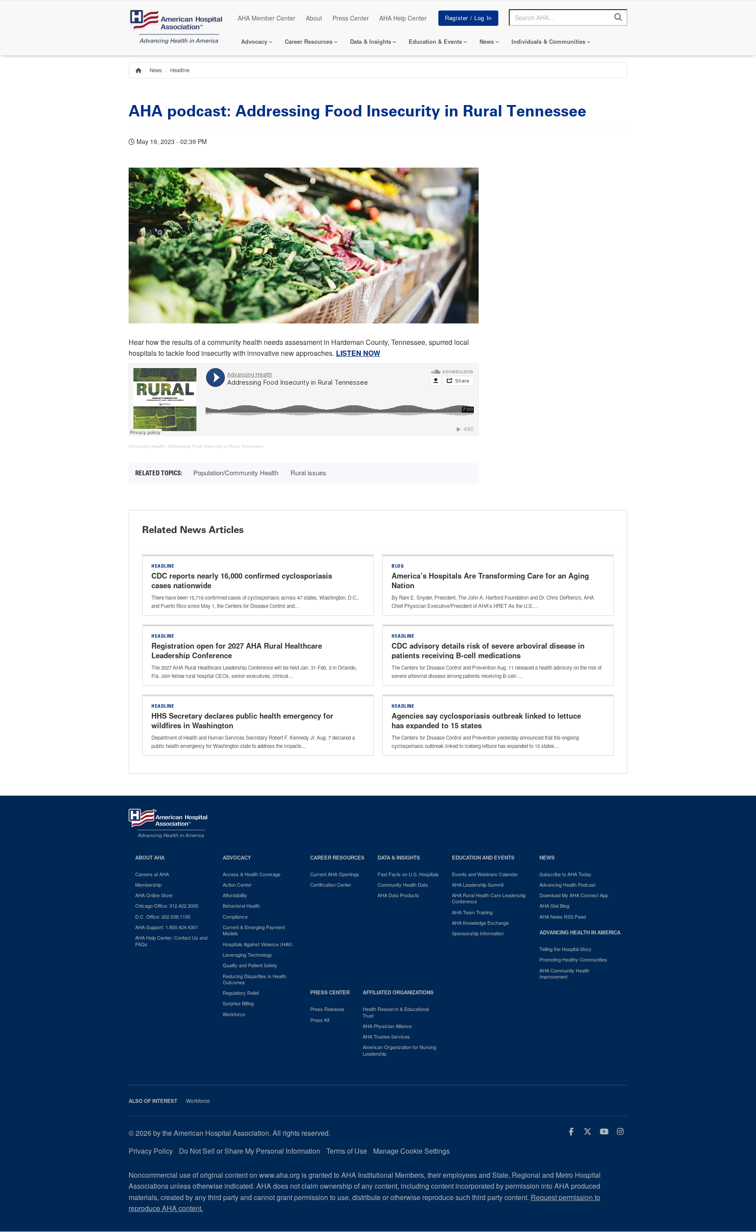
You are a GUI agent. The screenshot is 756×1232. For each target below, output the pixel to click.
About (314, 18)
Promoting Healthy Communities (573, 959)
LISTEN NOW (358, 353)
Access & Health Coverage (251, 874)
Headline (179, 70)
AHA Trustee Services (386, 1036)
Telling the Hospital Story (565, 949)
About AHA (149, 857)
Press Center (350, 18)
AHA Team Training (472, 912)
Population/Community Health (235, 472)
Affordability (235, 895)
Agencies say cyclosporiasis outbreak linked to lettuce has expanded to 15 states (486, 720)
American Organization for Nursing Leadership (399, 1050)
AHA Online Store (153, 895)
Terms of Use (346, 1151)
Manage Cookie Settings (411, 1151)
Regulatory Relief (241, 993)
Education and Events (483, 857)
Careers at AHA (152, 874)
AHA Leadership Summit (478, 884)
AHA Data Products (398, 895)
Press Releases (327, 1009)
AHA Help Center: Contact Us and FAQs (171, 940)
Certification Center (330, 884)
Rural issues (308, 472)
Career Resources (308, 41)
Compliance (235, 916)
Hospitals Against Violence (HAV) (258, 944)
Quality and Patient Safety (250, 965)
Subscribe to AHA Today (565, 874)
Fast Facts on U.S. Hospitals (408, 874)
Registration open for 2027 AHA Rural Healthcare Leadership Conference (236, 650)
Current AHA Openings (334, 874)
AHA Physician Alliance (387, 1026)
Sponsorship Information (478, 933)
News (487, 41)
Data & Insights (370, 41)
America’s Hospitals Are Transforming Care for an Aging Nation (490, 580)
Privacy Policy (151, 1151)
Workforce (234, 1014)
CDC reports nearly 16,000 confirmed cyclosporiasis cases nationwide (241, 580)
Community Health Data (403, 884)
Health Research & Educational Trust (396, 1012)
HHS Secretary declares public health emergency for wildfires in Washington (242, 720)
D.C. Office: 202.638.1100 (162, 916)
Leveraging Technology (247, 954)
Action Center (237, 884)
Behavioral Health (241, 905)
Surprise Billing (238, 1003)
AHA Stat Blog (554, 905)
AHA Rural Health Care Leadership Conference (489, 898)
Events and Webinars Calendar (485, 874)
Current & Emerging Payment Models (254, 930)
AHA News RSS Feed (562, 916)
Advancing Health (146, 446)
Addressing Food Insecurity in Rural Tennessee (215, 446)
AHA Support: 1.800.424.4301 (166, 927)
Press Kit (319, 1020)
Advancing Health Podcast (567, 884)
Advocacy (254, 41)
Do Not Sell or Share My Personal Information (249, 1151)
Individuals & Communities (548, 41)
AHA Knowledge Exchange (480, 923)
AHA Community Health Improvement (564, 973)
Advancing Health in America (579, 932)
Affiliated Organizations (398, 992)
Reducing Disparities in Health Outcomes (254, 979)
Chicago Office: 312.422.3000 (166, 905)
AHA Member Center (266, 18)
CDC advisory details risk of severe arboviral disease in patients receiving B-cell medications (488, 650)
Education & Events (435, 41)
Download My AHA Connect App (573, 895)
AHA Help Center (403, 18)
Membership (148, 884)
